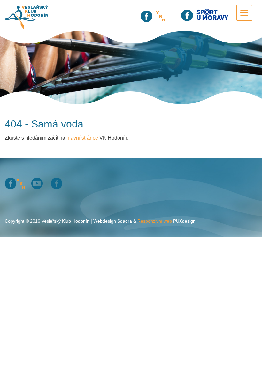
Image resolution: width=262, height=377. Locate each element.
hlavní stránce (82, 138)
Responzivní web (154, 221)
